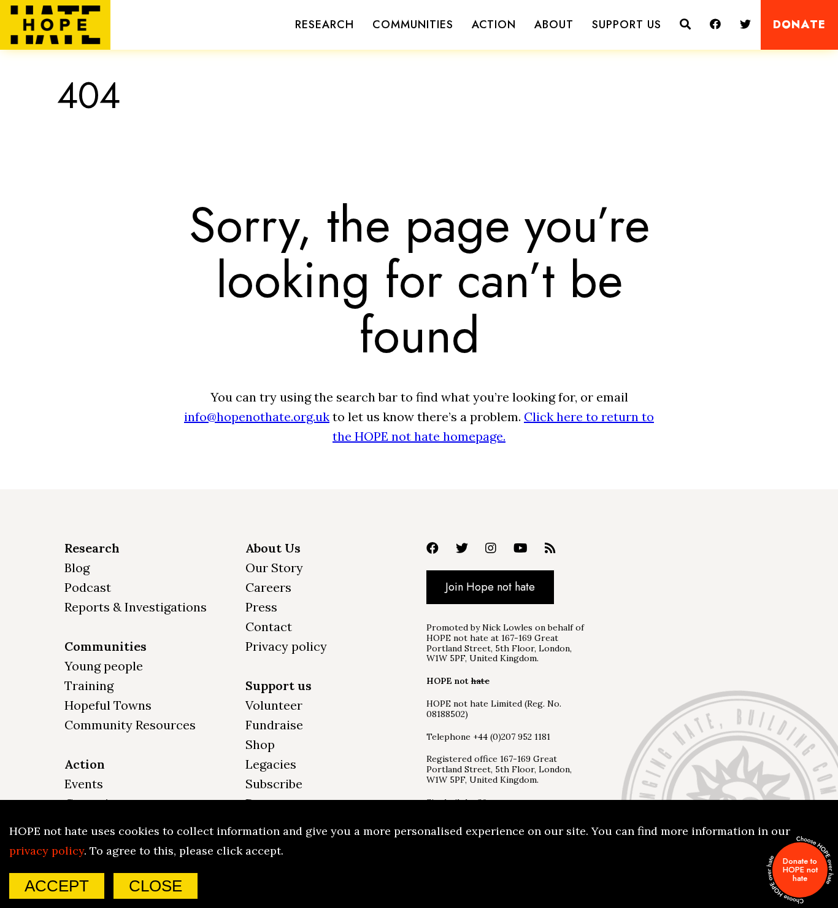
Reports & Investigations (135, 607)
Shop (260, 744)
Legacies (270, 764)
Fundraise (274, 724)
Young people (103, 665)
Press (261, 607)
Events (83, 783)
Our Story (274, 567)
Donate (799, 25)
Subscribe (273, 783)
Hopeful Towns (108, 705)
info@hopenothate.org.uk (256, 416)
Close (155, 886)
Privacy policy (286, 646)
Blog (77, 567)
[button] (324, 25)
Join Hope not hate (490, 587)
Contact (268, 626)
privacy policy (46, 851)
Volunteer (273, 705)
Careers (268, 587)
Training (88, 685)
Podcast (87, 587)
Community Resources (130, 724)
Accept (57, 886)
